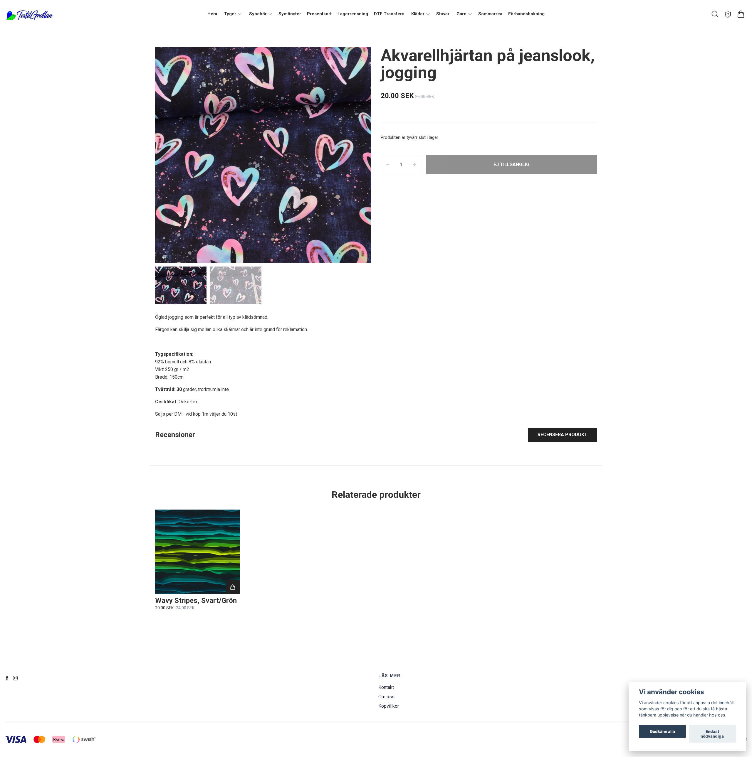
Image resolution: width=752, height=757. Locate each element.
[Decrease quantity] (387, 164)
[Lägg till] (233, 587)
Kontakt (386, 687)
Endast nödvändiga (712, 734)
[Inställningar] (727, 14)
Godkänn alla (662, 731)
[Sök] (715, 14)
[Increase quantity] (414, 164)
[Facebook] (7, 678)
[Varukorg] (740, 14)
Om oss (386, 696)
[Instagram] (15, 678)
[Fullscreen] (359, 59)
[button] (361, 157)
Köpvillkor (388, 706)
